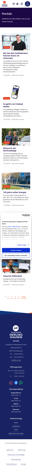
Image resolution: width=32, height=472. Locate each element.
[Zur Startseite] (4, 6)
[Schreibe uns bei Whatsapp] (21, 383)
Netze (16, 422)
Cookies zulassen (16, 250)
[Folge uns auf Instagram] (11, 383)
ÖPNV (16, 430)
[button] (22, 4)
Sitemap (23, 464)
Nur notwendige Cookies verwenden (16, 255)
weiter (24, 297)
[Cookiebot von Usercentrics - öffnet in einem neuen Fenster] (22, 215)
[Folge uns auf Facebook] (16, 383)
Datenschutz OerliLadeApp (16, 455)
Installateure (16, 426)
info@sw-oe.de (16, 360)
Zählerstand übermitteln (16, 433)
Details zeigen (22, 245)
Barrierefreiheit (16, 459)
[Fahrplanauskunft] (17, 4)
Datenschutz (22, 450)
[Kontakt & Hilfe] (13, 4)
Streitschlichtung (11, 464)
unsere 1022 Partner (14, 226)
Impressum (9, 450)
